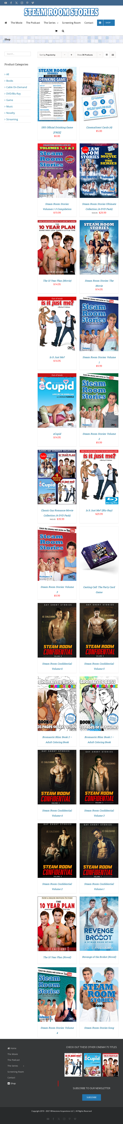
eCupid (57, 433)
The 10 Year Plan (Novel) (57, 957)
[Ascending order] (71, 55)
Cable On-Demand (16, 87)
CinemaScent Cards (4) (99, 127)
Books (9, 80)
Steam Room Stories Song (99, 1027)
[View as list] (113, 55)
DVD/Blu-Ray (13, 93)
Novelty (10, 113)
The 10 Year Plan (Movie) (57, 280)
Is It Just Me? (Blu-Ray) (99, 510)
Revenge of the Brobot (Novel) (99, 956)
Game (9, 100)
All (7, 74)
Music (9, 106)
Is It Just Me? (57, 357)
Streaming (12, 119)
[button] (63, 31)
